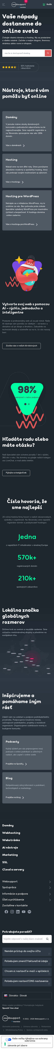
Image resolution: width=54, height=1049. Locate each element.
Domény (8, 825)
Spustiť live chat (10, 1008)
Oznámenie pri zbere (15, 1045)
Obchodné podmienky (11, 1027)
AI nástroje (10, 847)
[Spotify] (29, 911)
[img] (9, 67)
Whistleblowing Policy (14, 1030)
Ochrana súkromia (30, 1027)
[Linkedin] (18, 911)
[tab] (25, 404)
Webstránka (11, 840)
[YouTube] (23, 911)
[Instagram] (12, 911)
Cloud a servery (13, 869)
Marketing (10, 855)
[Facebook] (6, 911)
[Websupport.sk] (19, 4)
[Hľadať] (48, 53)
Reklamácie (46, 1027)
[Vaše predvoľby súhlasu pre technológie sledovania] (5, 1044)
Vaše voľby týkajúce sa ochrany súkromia (30, 1039)
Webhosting (11, 833)
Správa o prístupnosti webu (37, 1030)
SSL (5, 862)
